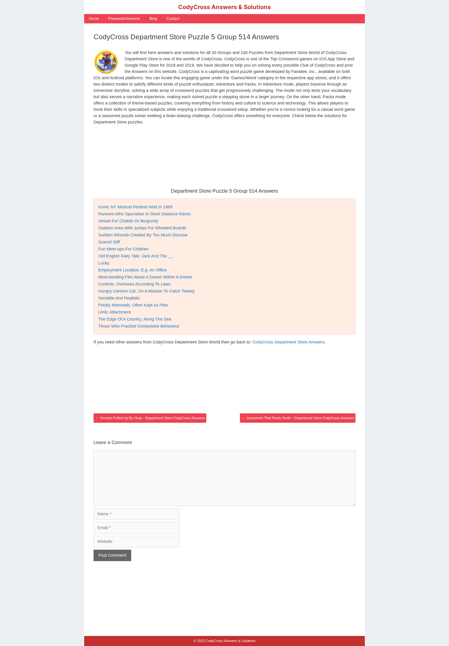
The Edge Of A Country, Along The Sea (134, 319)
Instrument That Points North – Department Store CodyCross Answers (300, 418)
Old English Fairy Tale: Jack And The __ (135, 256)
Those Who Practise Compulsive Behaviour (138, 326)
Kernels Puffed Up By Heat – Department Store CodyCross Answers (152, 418)
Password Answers (124, 19)
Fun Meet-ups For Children (123, 249)
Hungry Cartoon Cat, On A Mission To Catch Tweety (146, 291)
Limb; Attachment (114, 312)
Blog (153, 19)
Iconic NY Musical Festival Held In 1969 (135, 207)
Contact (173, 19)
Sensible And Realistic (119, 298)
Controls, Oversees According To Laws (134, 284)
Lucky (103, 263)
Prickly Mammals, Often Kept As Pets (133, 305)
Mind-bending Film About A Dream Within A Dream (145, 277)
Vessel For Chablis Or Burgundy (128, 221)
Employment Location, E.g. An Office (132, 270)
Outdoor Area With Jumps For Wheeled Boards (142, 228)
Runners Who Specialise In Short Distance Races (144, 214)
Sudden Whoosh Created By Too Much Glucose (143, 235)
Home (94, 19)
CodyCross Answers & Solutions (224, 7)
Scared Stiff (109, 242)
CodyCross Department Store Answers (288, 342)
